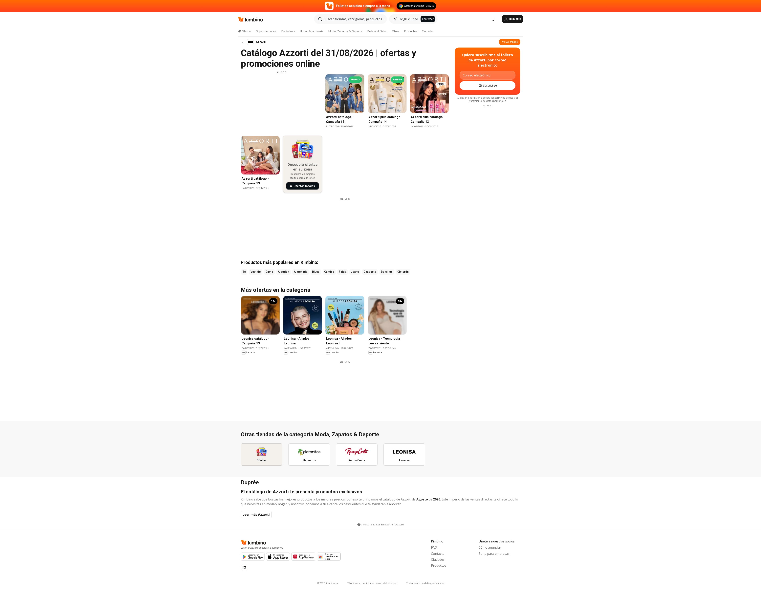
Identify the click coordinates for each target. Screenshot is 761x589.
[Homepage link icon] (358, 524)
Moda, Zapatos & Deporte (345, 31)
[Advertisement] (281, 101)
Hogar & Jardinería (311, 31)
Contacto (438, 553)
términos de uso (504, 97)
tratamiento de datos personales (487, 101)
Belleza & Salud (377, 31)
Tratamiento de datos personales (425, 583)
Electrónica (288, 31)
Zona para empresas (494, 553)
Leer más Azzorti (256, 514)
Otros (395, 31)
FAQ (434, 547)
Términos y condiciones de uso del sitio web (372, 583)
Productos (410, 31)
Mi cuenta (514, 18)
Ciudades (428, 31)
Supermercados (266, 31)
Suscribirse (512, 42)
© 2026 (327, 583)
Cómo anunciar (490, 547)
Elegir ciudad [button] (408, 19)
